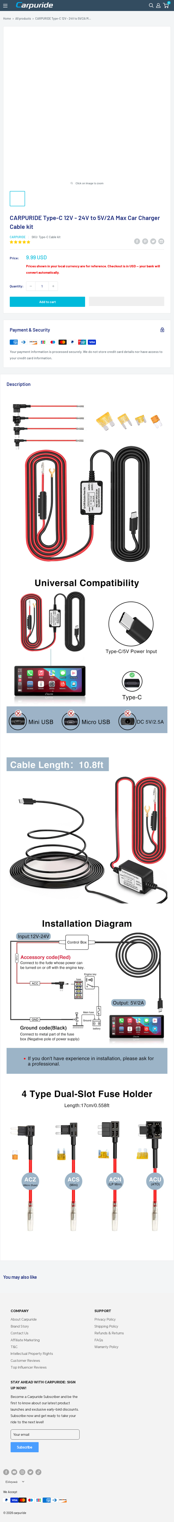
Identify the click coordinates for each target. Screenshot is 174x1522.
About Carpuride (24, 1319)
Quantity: (17, 286)
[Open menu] (5, 5)
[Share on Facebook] (137, 241)
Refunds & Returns (109, 1333)
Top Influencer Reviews (29, 1367)
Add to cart (47, 302)
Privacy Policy (105, 1319)
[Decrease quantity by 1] (30, 286)
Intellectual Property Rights (32, 1353)
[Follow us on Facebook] (6, 1472)
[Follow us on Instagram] (22, 1472)
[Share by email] (161, 241)
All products (23, 18)
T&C (14, 1346)
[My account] (158, 5)
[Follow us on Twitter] (30, 1472)
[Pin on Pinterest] (145, 241)
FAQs (98, 1340)
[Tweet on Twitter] (153, 241)
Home (7, 18)
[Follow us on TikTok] (38, 1472)
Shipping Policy (106, 1326)
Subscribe (24, 1447)
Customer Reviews (25, 1360)
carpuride (17, 237)
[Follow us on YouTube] (14, 1472)
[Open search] (151, 5)
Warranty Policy (106, 1346)
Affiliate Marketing (25, 1340)
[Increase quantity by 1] (53, 286)
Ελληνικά (11, 1482)
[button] (166, 5)
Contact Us (19, 1333)
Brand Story (20, 1326)
